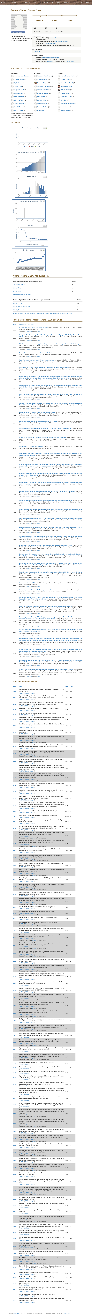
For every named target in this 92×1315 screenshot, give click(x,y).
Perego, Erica (18, 86)
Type (66, 686)
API (53, 2)
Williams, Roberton (66, 86)
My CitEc (46, 2)
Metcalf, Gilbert (65, 90)
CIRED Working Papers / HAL (21, 306)
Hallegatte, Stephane (43, 86)
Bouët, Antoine (18, 93)
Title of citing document (26, 325)
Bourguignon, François (68, 103)
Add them (50, 61)
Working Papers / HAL (19, 310)
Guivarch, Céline (42, 79)
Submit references (78, 2)
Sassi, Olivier (41, 96)
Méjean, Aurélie (42, 103)
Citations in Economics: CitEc (11, 2)
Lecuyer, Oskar (41, 100)
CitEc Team (67, 1313)
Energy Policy (17, 291)
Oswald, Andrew (66, 93)
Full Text (22, 693)
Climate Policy (17, 288)
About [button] (88, 2)
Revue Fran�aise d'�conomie (22, 295)
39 (52, 45)
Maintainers (67, 2)
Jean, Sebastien (19, 96)
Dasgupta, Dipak (19, 90)
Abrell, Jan (40, 110)
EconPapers (37, 51)
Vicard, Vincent (18, 107)
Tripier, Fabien (18, 83)
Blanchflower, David (67, 83)
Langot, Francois (19, 103)
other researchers (50, 43)
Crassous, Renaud (43, 93)
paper (38, 331)
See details (53, 38)
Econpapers (29, 331)
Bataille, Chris (65, 79)
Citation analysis (29, 693)
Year (14, 325)
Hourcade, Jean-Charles (21, 76)
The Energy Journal (19, 284)
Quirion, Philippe (42, 83)
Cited (71, 686)
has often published (61, 41)
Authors (27, 2)
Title (20, 686)
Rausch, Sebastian (43, 90)
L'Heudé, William (19, 79)
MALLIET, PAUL (18, 110)
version (34, 742)
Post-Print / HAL (17, 303)
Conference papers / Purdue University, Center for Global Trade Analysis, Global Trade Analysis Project (42, 313)
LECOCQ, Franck (19, 100)
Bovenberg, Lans (66, 96)
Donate (59, 2)
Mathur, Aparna (65, 110)
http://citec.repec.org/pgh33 (50, 57)
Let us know (70, 61)
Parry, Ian (63, 100)
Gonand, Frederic (42, 107)
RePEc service (16, 1313)
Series (34, 2)
